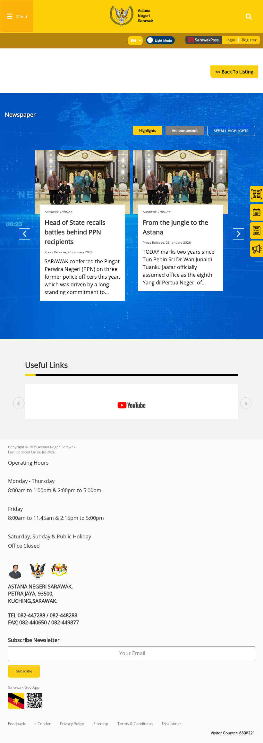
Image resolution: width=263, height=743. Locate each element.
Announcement (185, 130)
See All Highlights (231, 130)
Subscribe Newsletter (34, 640)
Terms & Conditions (135, 723)
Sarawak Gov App (23, 687)
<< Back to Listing (234, 72)
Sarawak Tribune (58, 211)
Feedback (16, 723)
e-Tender (42, 723)
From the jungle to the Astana (175, 227)
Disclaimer (171, 723)
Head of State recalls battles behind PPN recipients (75, 232)
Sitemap (100, 723)
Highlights (147, 130)
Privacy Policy (72, 723)
